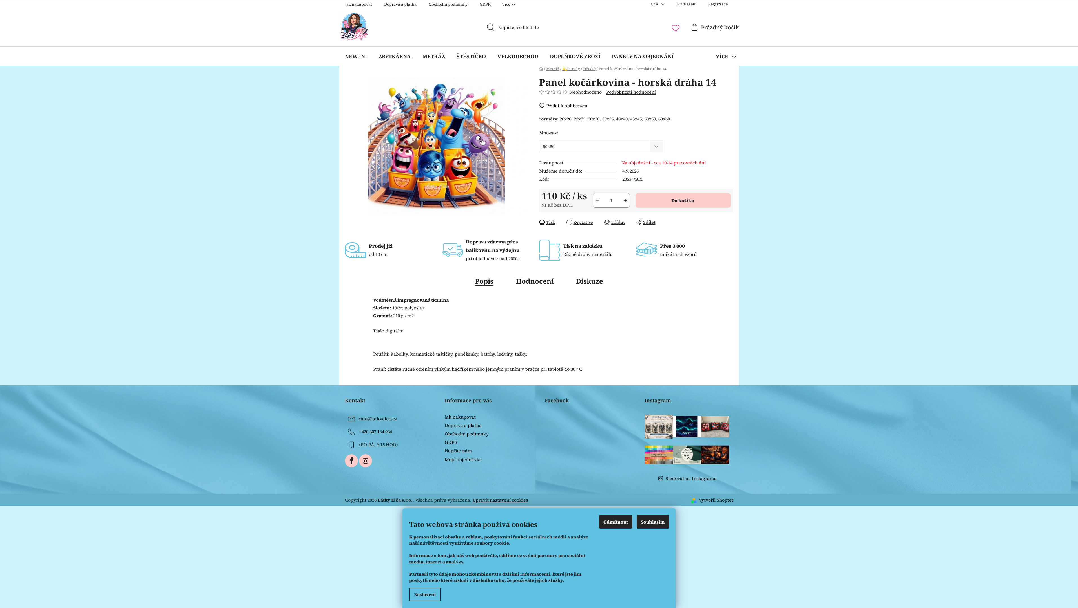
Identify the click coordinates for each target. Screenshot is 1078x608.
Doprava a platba (400, 4)
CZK (655, 4)
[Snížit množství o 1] (597, 200)
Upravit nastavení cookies (500, 500)
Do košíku (682, 200)
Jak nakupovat (358, 4)
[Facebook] (351, 460)
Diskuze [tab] (589, 281)
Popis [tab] (484, 281)
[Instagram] (365, 460)
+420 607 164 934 (375, 431)
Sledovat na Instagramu (691, 478)
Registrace (718, 4)
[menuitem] (356, 56)
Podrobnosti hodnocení (631, 92)
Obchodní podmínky (448, 4)
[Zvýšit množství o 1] (625, 200)
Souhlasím (653, 522)
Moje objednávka (463, 459)
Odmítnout (615, 522)
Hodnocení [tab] (535, 281)
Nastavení (425, 594)
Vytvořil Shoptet (716, 500)
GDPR (485, 4)
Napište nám (458, 451)
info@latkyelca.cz (378, 418)
